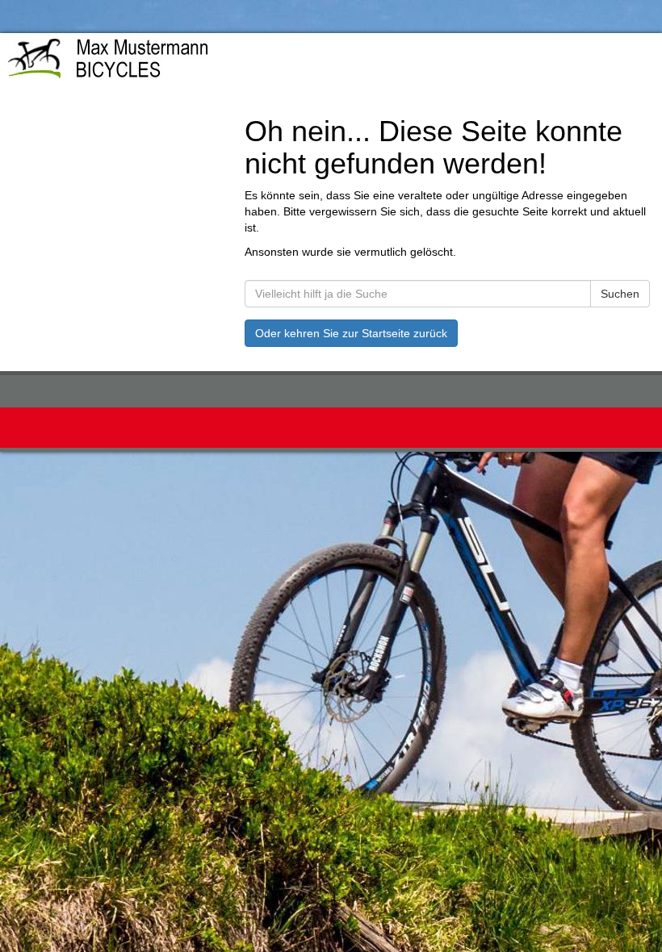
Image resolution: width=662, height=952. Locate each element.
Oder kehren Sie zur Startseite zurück (351, 333)
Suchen (620, 293)
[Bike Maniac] (160, 61)
